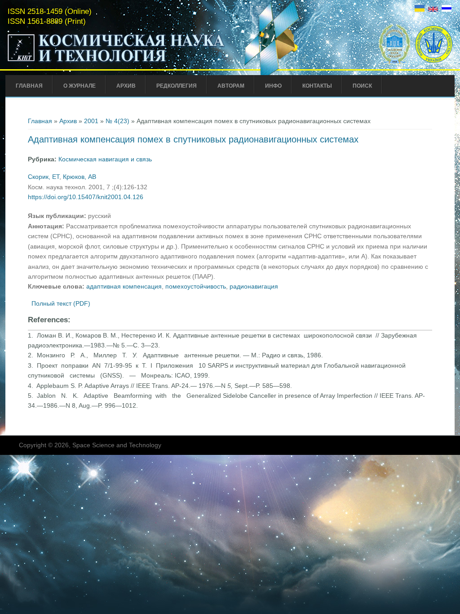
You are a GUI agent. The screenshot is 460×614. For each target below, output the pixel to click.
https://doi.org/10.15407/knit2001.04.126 (85, 196)
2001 (91, 121)
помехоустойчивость (195, 286)
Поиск (362, 86)
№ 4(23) (117, 121)
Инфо (273, 86)
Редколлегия (176, 86)
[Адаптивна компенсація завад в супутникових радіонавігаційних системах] (420, 9)
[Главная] (116, 62)
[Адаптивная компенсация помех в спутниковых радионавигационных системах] (446, 9)
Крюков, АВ (79, 176)
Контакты (317, 86)
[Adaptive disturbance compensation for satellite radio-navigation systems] (433, 9)
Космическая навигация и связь (105, 159)
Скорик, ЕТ (43, 176)
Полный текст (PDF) (60, 303)
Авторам (230, 86)
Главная (29, 86)
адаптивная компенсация (124, 286)
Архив (126, 86)
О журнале (79, 86)
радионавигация (254, 286)
